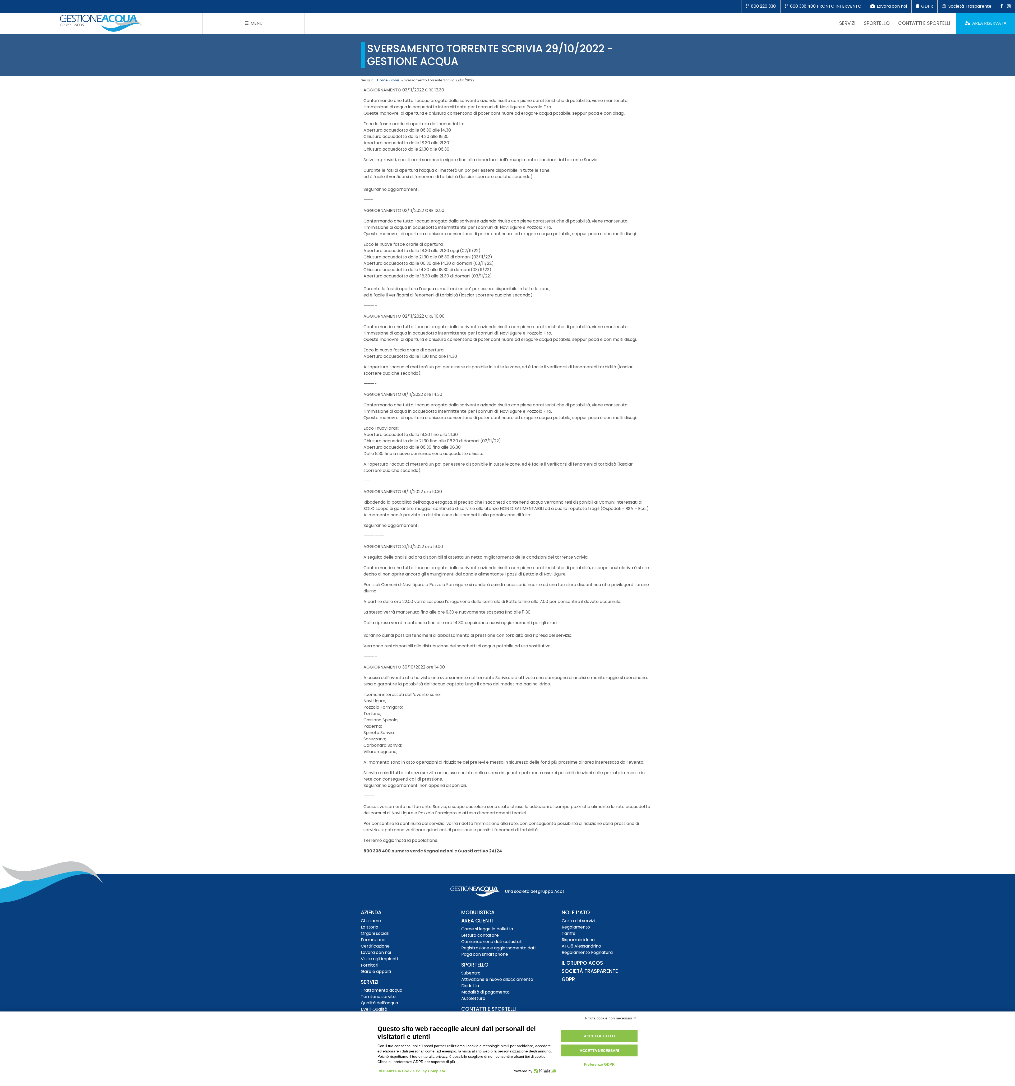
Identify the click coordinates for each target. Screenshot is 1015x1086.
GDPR (568, 979)
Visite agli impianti (379, 959)
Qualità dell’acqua (379, 1003)
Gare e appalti (376, 971)
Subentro (471, 973)
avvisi (395, 80)
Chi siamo (371, 921)
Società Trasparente (590, 971)
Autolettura (473, 998)
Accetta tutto (599, 1036)
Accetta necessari (599, 1050)
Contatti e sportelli (924, 23)
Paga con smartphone (484, 954)
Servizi (847, 23)
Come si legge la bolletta (487, 929)
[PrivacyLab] (544, 1071)
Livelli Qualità (374, 1009)
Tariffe (568, 933)
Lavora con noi (376, 952)
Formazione (373, 940)
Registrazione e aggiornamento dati (498, 948)
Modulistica (478, 912)
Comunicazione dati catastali (491, 942)
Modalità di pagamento (485, 992)
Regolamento (576, 927)
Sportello (877, 23)
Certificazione (375, 946)
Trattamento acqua (381, 990)
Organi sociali (375, 933)
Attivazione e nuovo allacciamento (497, 979)
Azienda (371, 912)
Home (382, 80)
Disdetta (470, 986)
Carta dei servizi (578, 921)
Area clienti (477, 920)
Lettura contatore (480, 935)
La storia (369, 927)
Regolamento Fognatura (587, 952)
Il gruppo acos (582, 963)
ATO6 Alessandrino (581, 946)
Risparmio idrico (578, 940)
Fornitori (369, 965)
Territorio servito (378, 997)
